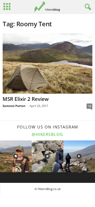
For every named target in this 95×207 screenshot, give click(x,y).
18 (89, 106)
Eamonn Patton (14, 106)
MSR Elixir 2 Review (26, 99)
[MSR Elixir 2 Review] (47, 63)
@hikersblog (47, 134)
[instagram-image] (16, 156)
